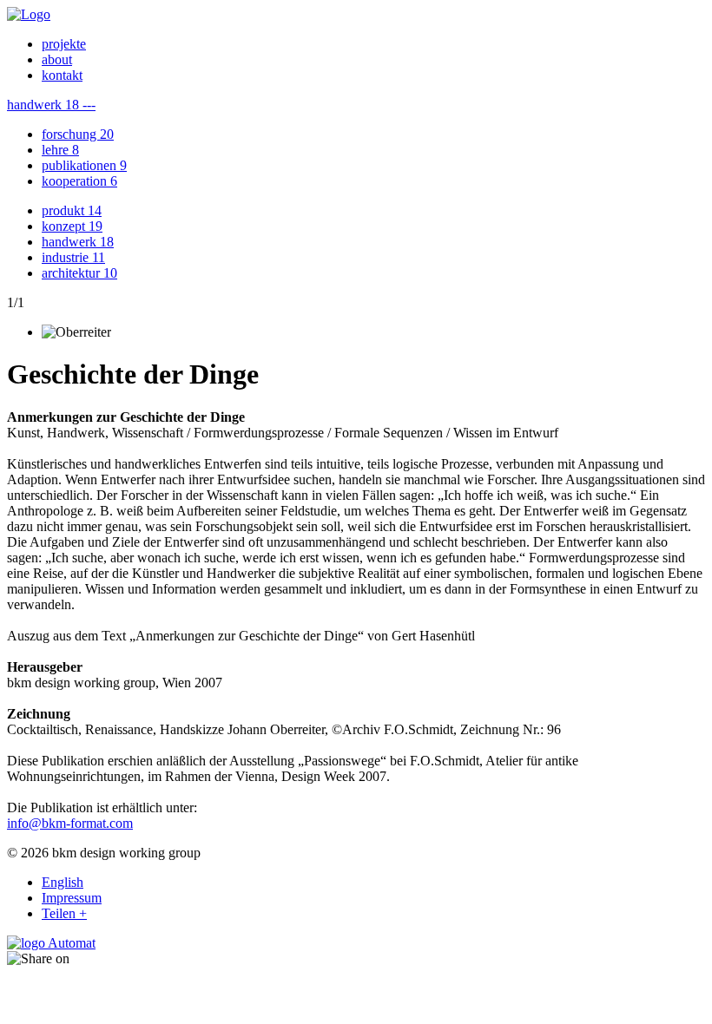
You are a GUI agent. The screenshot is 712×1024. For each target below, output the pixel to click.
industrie (73, 257)
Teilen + (64, 913)
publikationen (84, 165)
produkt (72, 210)
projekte (64, 43)
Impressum (72, 897)
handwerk (78, 241)
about (57, 59)
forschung (78, 134)
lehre (60, 149)
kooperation (79, 181)
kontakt (62, 75)
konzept (72, 226)
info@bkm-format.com (70, 823)
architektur (79, 273)
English (62, 882)
